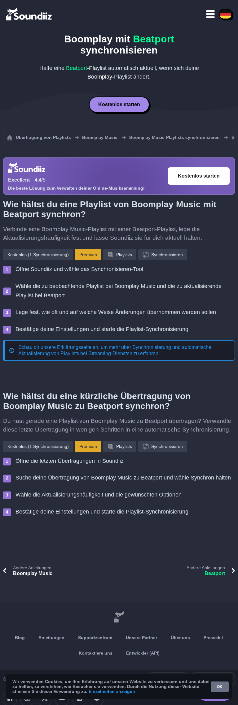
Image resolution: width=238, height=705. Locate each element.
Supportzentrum (95, 637)
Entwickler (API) (143, 653)
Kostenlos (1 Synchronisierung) (38, 254)
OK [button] (220, 687)
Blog (20, 637)
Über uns (180, 637)
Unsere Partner (141, 637)
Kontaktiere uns (95, 653)
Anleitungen (51, 637)
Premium (88, 254)
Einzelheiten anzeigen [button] (112, 691)
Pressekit (213, 637)
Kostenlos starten (119, 104)
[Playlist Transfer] (29, 14)
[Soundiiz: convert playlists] (119, 617)
